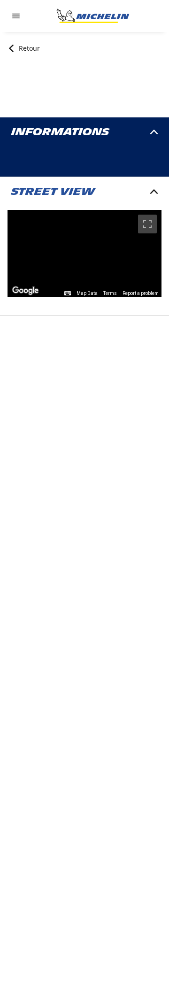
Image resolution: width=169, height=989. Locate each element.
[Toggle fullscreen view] (147, 224)
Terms (110, 293)
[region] (84, 253)
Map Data (87, 293)
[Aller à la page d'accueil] (93, 16)
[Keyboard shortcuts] (67, 293)
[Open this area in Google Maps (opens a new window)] (25, 291)
